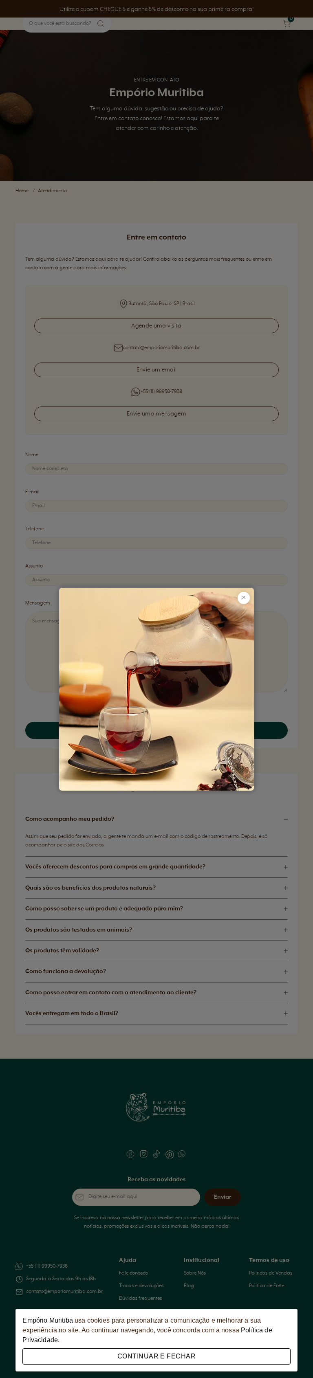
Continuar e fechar (156, 1356)
